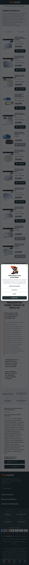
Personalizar (14, 289)
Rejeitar (14, 293)
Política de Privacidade (14, 286)
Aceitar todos (14, 297)
